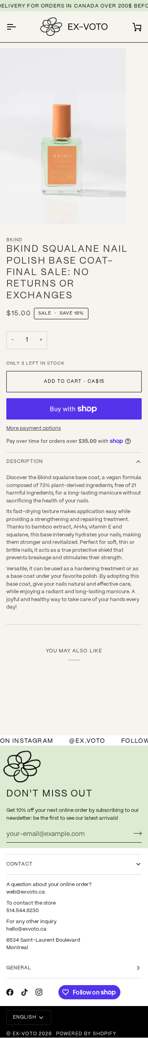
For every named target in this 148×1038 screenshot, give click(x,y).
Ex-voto (25, 1034)
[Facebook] (9, 992)
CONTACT (19, 864)
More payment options (33, 428)
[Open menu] (18, 26)
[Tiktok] (24, 992)
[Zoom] (15, 209)
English (25, 1017)
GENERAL (19, 968)
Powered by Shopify (86, 1034)
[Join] (135, 833)
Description (24, 461)
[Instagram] (39, 992)
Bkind (14, 240)
